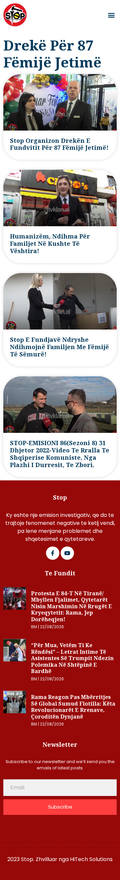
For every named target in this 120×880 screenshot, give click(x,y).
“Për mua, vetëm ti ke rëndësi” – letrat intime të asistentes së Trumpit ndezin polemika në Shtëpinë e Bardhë (72, 658)
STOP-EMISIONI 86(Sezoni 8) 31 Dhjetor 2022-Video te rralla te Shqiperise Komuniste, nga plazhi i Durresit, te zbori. (59, 454)
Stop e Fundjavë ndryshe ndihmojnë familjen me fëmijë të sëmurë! (59, 347)
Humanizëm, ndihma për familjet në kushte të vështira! (50, 243)
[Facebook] (52, 553)
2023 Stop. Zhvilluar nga (38, 859)
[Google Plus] (67, 553)
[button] (111, 15)
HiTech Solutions (91, 859)
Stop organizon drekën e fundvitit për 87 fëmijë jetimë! (59, 144)
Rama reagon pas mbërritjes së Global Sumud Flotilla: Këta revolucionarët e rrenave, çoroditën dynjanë (73, 706)
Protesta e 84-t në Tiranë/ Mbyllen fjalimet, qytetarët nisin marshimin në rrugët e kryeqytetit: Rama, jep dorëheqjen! (71, 606)
